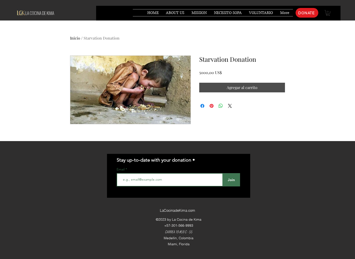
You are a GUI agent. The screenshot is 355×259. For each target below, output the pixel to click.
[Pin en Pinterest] (211, 106)
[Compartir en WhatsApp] (221, 106)
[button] (328, 13)
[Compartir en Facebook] (202, 106)
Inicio (75, 38)
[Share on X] (230, 106)
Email (121, 169)
